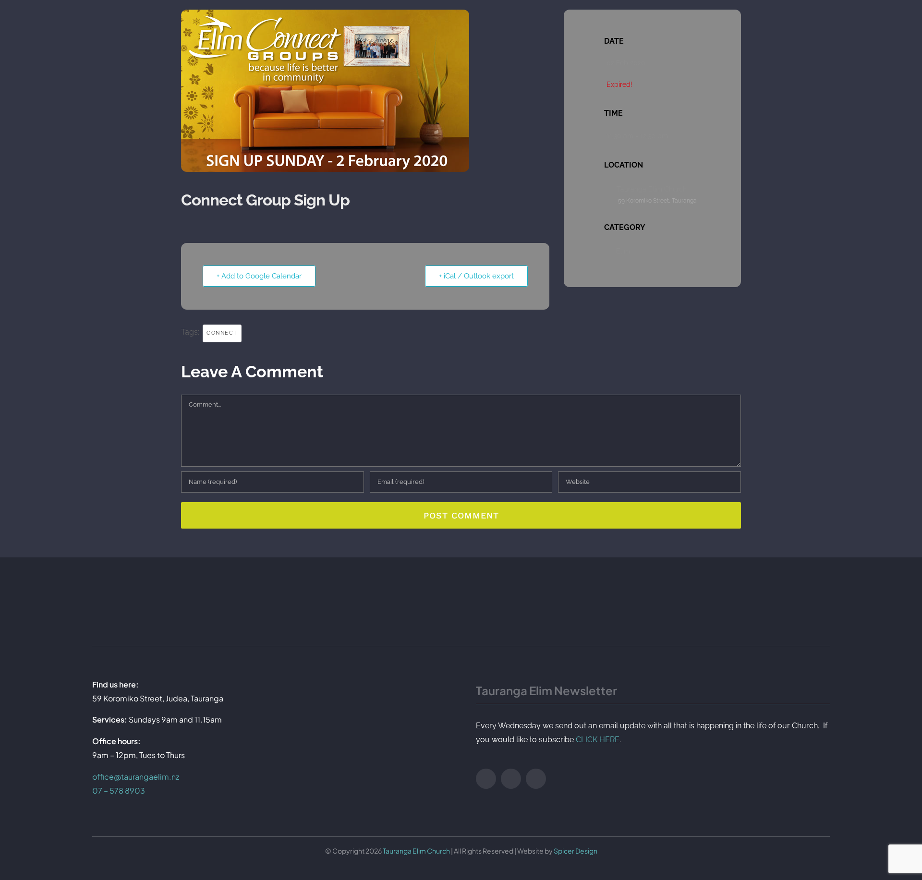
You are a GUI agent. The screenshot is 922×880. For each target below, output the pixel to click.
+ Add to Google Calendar (259, 276)
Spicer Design (575, 850)
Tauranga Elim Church (416, 850)
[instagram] (536, 779)
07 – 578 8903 (118, 790)
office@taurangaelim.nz (135, 777)
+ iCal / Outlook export (476, 276)
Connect (222, 333)
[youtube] (511, 779)
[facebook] (486, 779)
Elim (623, 251)
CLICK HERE (597, 739)
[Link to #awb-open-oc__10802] (841, 28)
